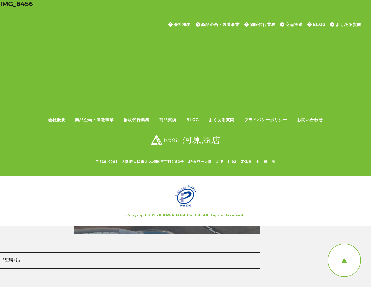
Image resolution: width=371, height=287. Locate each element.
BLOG (319, 25)
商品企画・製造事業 (220, 25)
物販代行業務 (263, 25)
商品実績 (294, 25)
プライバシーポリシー (265, 120)
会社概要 (182, 25)
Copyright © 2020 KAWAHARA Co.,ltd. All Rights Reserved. (185, 215)
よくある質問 (348, 25)
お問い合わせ (310, 120)
